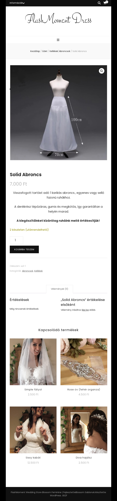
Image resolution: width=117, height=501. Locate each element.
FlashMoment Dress (58, 20)
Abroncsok (27, 270)
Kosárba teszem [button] (33, 361)
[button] (101, 71)
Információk (16, 2)
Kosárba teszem (24, 249)
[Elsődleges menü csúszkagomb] (58, 40)
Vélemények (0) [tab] (59, 288)
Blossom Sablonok (85, 492)
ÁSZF (64, 495)
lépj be (85, 309)
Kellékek (38, 270)
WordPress (55, 495)
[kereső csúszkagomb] (99, 3)
